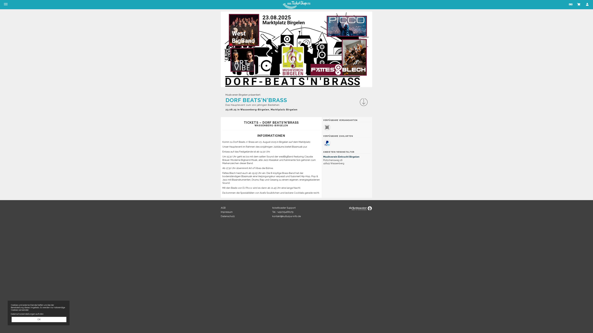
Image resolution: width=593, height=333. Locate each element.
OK (39, 319)
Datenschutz (228, 216)
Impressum (227, 212)
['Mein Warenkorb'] (579, 4)
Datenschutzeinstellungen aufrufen (27, 314)
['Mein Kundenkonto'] (587, 4)
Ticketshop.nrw (296, 5)
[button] (570, 4)
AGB (223, 207)
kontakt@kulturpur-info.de (286, 216)
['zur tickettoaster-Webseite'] (360, 208)
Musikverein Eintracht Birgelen (341, 156)
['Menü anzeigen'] (6, 4)
